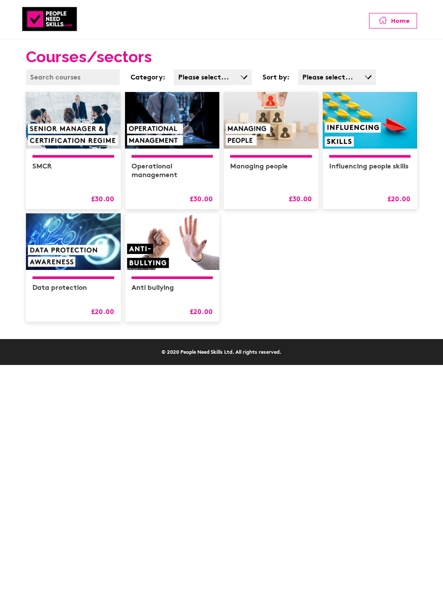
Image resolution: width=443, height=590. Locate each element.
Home (399, 20)
